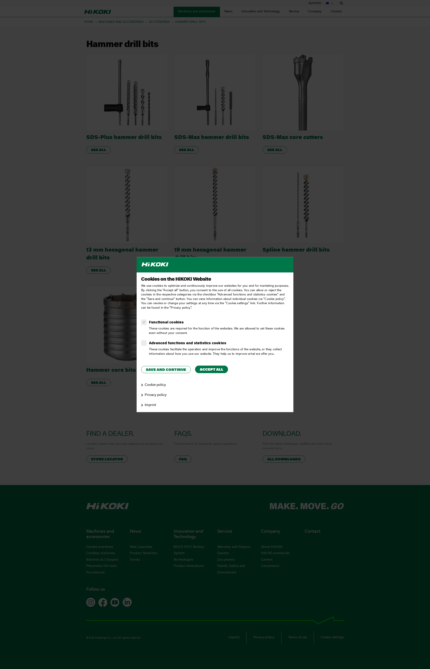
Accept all (211, 370)
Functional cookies (166, 322)
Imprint (150, 405)
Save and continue (166, 370)
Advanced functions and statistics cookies (187, 343)
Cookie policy (155, 385)
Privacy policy (156, 395)
